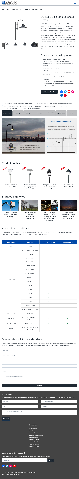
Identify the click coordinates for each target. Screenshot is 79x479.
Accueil (4, 9)
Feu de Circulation (34, 444)
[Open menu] (75, 2)
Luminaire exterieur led (14, 9)
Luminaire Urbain (33, 437)
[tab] (7, 113)
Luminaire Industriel (34, 433)
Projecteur (31, 430)
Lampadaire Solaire (34, 439)
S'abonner (50, 460)
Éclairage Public (33, 428)
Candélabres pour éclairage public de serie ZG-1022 (30, 187)
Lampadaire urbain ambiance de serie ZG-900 (49, 187)
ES (14, 474)
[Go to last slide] (3, 45)
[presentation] (10, 174)
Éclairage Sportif (33, 442)
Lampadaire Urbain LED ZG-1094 (69, 186)
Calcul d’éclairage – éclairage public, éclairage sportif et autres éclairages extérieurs (49, 217)
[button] (6, 44)
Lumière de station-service (36, 435)
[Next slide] (37, 45)
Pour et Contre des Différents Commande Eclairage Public (30, 216)
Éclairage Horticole (34, 446)
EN (16, 474)
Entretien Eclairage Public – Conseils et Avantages (10, 215)
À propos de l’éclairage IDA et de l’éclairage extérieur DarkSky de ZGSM (69, 216)
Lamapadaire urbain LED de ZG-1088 (10, 186)
